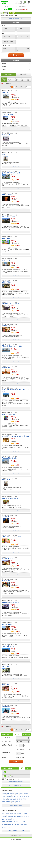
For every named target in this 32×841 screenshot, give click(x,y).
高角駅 (24, 796)
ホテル (7, 772)
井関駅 (24, 799)
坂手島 (21, 824)
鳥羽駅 (21, 793)
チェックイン (6, 737)
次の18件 (28, 87)
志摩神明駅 (8, 801)
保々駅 (28, 796)
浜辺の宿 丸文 (6, 134)
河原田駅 (4, 793)
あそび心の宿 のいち (8, 646)
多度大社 (25, 813)
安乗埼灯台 (16, 824)
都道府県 (4, 63)
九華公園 (4, 816)
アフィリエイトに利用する (16, 785)
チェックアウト (6, 741)
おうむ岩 (22, 821)
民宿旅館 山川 (6, 367)
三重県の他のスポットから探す (16, 830)
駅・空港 (4, 66)
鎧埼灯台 (12, 13)
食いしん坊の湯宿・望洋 (8, 414)
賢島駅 (20, 799)
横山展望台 (4, 824)
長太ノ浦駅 (12, 793)
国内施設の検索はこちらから (16, 781)
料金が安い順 (16, 79)
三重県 (6, 13)
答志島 (3, 819)
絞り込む (16, 55)
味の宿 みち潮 (6, 238)
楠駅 (8, 793)
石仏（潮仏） (16, 821)
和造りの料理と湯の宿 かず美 (10, 602)
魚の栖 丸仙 (5, 92)
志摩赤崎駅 (8, 796)
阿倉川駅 (18, 801)
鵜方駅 (3, 801)
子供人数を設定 (20, 749)
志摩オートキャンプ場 (7, 821)
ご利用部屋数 (6, 752)
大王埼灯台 (10, 824)
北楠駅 (17, 793)
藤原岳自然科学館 (18, 816)
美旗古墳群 (8, 819)
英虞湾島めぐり (15, 819)
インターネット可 (23, 36)
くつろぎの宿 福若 (7, 114)
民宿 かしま (5, 516)
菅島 (28, 816)
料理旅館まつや (6, 706)
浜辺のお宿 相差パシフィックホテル (12, 346)
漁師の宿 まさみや (7, 559)
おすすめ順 (10, 79)
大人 (17, 745)
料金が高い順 (22, 79)
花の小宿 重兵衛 (7, 624)
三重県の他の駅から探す (16, 805)
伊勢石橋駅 (4, 799)
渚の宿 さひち (6, 479)
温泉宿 (5, 28)
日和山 (25, 816)
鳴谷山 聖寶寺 (5, 813)
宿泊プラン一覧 (16, 108)
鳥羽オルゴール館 (6, 827)
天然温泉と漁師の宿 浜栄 (9, 458)
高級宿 (20, 28)
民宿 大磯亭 (5, 666)
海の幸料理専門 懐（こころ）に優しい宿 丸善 (15, 436)
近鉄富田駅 (15, 799)
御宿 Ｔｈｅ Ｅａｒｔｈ (9, 216)
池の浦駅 (10, 799)
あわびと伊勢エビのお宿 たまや (11, 173)
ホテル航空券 (10, 776)
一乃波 (3, 154)
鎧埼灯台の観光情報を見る (16, 18)
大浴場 (5, 48)
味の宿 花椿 (5, 685)
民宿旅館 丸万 (6, 325)
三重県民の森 (10, 816)
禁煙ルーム (7, 36)
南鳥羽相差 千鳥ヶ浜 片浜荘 (10, 303)
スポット (4, 69)
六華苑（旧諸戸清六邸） (16, 813)
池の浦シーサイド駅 (16, 796)
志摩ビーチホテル (7, 282)
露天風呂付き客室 (8, 41)
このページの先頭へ (16, 835)
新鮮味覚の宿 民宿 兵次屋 (10, 498)
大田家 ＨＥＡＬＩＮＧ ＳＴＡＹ (11, 537)
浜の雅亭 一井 (6, 260)
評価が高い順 (28, 79)
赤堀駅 (13, 801)
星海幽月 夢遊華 (7, 194)
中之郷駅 (26, 793)
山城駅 (3, 796)
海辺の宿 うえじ (7, 580)
